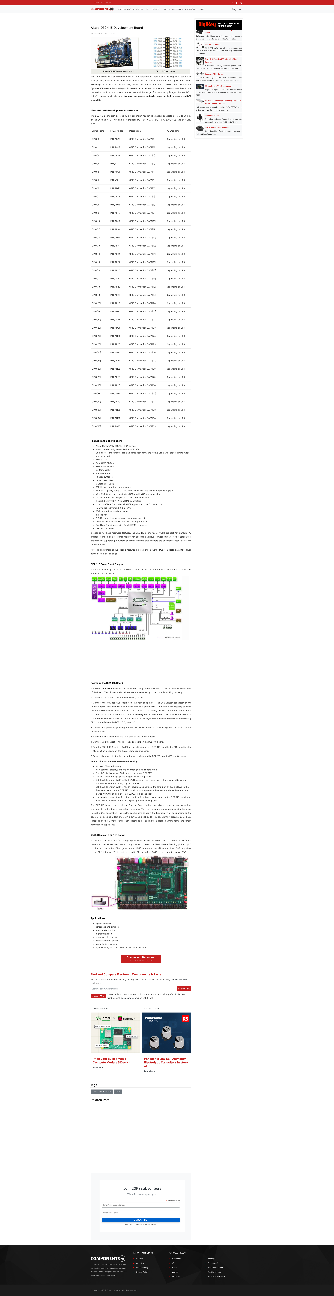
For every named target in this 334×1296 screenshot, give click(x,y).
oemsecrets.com (179, 979)
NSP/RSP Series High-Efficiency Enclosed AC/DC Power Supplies (223, 102)
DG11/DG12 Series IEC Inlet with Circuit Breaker (221, 60)
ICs (147, 9)
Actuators (190, 9)
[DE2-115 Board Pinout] (168, 53)
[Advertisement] (110, 662)
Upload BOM (98, 996)
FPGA (118, 1092)
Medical (175, 1272)
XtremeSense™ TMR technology (218, 86)
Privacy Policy (142, 1267)
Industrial (176, 1276)
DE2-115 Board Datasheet (141, 960)
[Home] (102, 9)
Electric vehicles (214, 1272)
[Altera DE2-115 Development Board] (114, 53)
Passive (155, 9)
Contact (108, 2)
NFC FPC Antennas (213, 44)
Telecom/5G (213, 1263)
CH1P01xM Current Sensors (217, 127)
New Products (124, 9)
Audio (174, 1267)
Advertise (140, 1263)
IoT (173, 1263)
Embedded (177, 9)
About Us (98, 2)
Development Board (102, 1092)
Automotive (176, 1259)
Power (166, 9)
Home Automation (215, 1267)
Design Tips (138, 9)
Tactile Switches (212, 115)
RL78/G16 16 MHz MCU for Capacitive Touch (221, 30)
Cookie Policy (142, 1272)
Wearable (212, 1259)
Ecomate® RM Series (214, 74)
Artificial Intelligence (216, 1276)
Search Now (184, 988)
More (201, 9)
